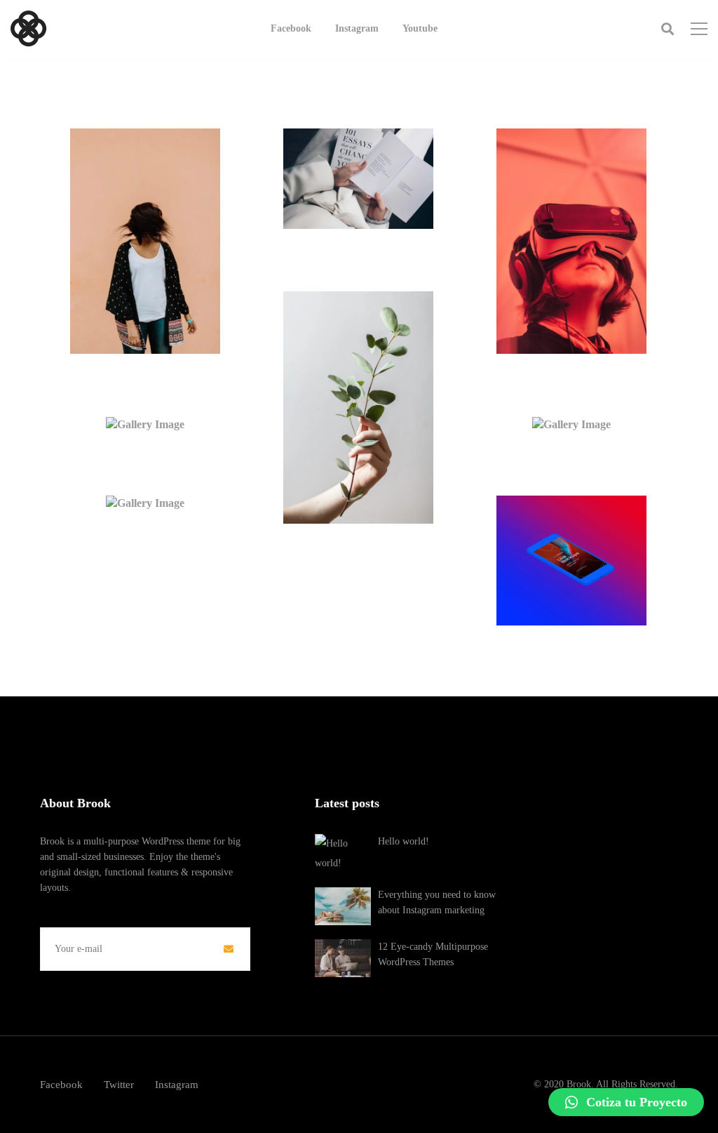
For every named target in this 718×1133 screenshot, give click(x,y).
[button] (626, 1102)
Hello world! (403, 841)
